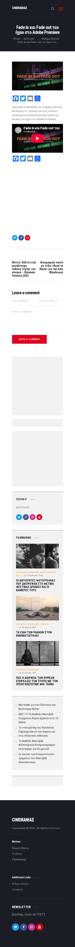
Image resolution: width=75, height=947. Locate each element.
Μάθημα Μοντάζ (50, 38)
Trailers (17, 853)
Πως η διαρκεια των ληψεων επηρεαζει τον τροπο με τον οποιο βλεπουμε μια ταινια (37, 681)
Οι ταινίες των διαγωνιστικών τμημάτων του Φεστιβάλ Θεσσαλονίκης (36, 758)
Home (17, 38)
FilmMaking (33, 572)
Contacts (17, 889)
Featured (20, 572)
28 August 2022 (27, 627)
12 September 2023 (33, 575)
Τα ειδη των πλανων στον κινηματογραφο (34, 634)
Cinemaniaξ (18, 828)
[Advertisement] (37, 196)
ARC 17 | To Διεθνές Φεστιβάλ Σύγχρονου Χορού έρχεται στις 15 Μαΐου (38, 718)
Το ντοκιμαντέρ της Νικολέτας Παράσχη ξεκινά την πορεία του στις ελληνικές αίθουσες (37, 731)
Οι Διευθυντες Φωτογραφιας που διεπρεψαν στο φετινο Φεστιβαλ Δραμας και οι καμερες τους (35, 585)
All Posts (28, 38)
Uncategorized (48, 572)
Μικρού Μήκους (20, 848)
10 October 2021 (27, 673)
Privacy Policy (20, 883)
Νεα (18, 575)
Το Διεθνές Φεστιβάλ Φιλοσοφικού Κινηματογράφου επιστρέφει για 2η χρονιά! (37, 744)
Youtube (44, 624)
